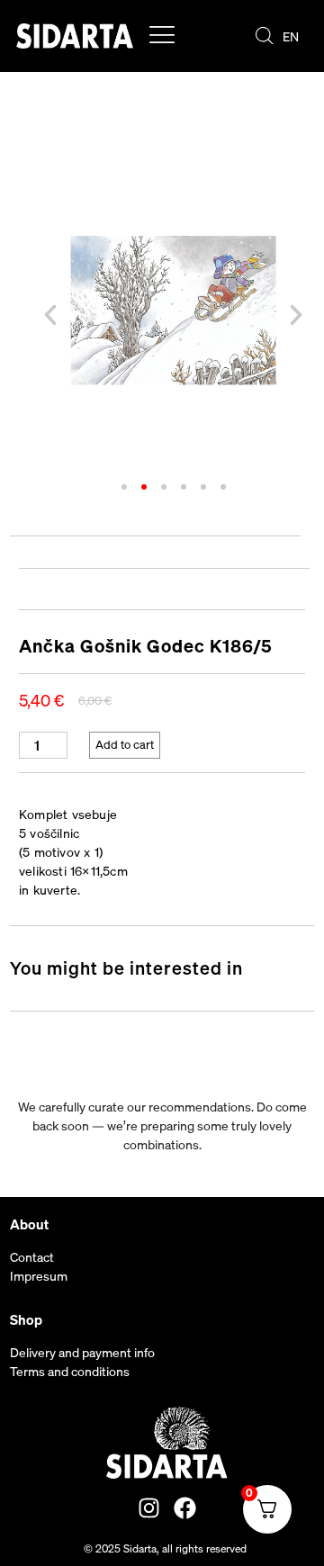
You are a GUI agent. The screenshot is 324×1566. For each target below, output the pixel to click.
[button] (50, 315)
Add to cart (124, 744)
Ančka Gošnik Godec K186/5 (146, 646)
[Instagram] (149, 1508)
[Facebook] (185, 1508)
